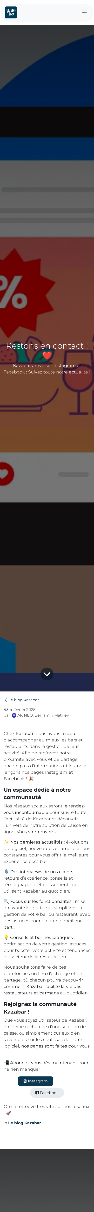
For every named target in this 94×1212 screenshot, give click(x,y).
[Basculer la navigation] (84, 12)
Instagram (37, 1081)
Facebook (49, 1093)
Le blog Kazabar (23, 700)
